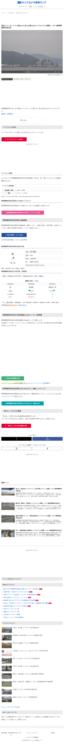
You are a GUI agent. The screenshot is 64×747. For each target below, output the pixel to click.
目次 (21, 120)
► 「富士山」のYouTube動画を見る (16, 425)
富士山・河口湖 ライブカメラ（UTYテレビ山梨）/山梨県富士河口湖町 (26, 603)
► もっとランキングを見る (10, 707)
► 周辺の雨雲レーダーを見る (14, 235)
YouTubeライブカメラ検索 (12, 614)
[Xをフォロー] (16, 448)
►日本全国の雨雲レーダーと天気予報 (14, 240)
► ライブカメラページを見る (14, 139)
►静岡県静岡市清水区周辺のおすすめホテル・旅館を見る (22, 403)
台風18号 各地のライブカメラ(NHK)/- (15, 606)
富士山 (23, 79)
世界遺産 (17, 79)
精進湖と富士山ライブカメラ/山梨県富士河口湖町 (19, 600)
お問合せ (53, 732)
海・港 (29, 79)
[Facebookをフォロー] (47, 448)
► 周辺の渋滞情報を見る (12, 378)
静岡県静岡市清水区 (7, 79)
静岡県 (9, 114)
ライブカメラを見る (46, 72)
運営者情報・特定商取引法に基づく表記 (11, 734)
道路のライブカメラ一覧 (11, 611)
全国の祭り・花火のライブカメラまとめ (16, 592)
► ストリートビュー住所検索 (39, 383)
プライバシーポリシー (32, 732)
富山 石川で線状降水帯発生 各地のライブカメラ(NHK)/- (21, 589)
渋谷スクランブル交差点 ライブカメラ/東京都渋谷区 (20, 594)
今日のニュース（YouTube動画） (14, 617)
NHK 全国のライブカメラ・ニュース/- (16, 597)
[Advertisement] (32, 18)
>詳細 (36, 281)
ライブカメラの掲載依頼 (32, 737)
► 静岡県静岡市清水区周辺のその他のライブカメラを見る (22, 212)
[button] (44, 7)
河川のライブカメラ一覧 (11, 609)
